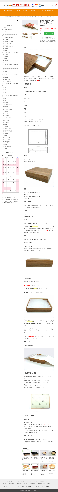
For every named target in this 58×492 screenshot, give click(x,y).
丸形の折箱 (5, 58)
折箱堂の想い (10, 10)
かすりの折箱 (5, 126)
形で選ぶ (48, 481)
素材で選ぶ (5, 483)
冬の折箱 (50, 38)
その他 (4, 62)
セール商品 (4, 31)
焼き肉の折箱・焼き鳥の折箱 (8, 46)
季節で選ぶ (19, 483)
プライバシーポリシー (15, 486)
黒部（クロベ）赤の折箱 (7, 109)
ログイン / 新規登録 (49, 5)
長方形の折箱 (53, 41)
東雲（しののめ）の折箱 (7, 131)
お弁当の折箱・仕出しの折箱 (8, 43)
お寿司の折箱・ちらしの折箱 (8, 41)
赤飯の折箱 (5, 50)
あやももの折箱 (5, 111)
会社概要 (33, 10)
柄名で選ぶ (26, 483)
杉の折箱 (4, 98)
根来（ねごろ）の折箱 (7, 128)
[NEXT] (18, 155)
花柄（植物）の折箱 (6, 79)
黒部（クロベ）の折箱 (7, 107)
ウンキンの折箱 (5, 142)
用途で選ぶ (42, 481)
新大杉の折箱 (5, 102)
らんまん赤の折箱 (6, 115)
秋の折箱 (44, 41)
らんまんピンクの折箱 (7, 117)
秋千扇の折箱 (5, 133)
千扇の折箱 (5, 135)
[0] (55, 5)
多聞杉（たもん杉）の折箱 (38, 16)
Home (2, 16)
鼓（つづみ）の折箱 (6, 137)
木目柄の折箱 (5, 77)
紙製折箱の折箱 (5, 69)
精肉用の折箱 (48, 41)
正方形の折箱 (5, 56)
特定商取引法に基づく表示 (27, 486)
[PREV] (3, 155)
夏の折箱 (53, 38)
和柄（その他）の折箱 (7, 81)
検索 (17, 21)
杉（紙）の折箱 (5, 144)
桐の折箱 (4, 100)
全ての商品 (46, 38)
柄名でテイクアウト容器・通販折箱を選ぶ (27, 16)
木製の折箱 (5, 71)
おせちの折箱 (5, 39)
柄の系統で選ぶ (12, 483)
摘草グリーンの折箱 (6, 139)
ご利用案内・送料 (25, 10)
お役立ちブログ (40, 10)
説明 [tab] (25, 47)
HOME (4, 10)
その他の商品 (4, 148)
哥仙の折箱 (5, 124)
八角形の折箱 (5, 60)
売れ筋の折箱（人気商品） (7, 29)
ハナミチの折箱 (5, 113)
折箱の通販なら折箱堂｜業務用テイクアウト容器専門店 (12, 16)
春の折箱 (51, 40)
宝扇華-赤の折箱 (6, 118)
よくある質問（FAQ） (49, 10)
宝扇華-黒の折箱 (6, 120)
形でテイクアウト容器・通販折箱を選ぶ (10, 52)
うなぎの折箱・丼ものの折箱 (8, 37)
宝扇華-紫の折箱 (6, 122)
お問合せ (4, 13)
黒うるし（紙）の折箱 (7, 146)
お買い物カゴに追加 (49, 33)
